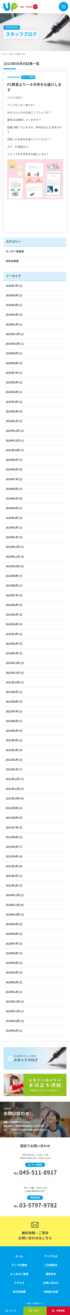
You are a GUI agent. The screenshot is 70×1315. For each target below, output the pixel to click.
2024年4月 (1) (14, 508)
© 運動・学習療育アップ (35, 1303)
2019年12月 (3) (15, 1001)
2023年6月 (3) (14, 605)
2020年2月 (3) (14, 982)
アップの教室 (19, 1265)
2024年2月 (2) (14, 527)
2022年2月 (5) (14, 760)
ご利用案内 (50, 1265)
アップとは (50, 1256)
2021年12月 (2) (15, 779)
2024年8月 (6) (14, 469)
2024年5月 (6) (14, 498)
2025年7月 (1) (14, 373)
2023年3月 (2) (14, 634)
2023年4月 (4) (14, 624)
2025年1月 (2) (14, 421)
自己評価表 (19, 1291)
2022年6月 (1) (14, 721)
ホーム (19, 1256)
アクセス (19, 1283)
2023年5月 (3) (14, 614)
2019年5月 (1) (14, 1030)
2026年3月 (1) (14, 305)
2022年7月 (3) (14, 711)
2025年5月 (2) (14, 382)
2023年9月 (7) (14, 576)
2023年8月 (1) (14, 585)
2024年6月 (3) (14, 489)
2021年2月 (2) (14, 876)
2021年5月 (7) (14, 847)
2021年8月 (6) (14, 817)
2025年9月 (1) (14, 353)
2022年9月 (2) (14, 692)
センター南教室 (15, 251)
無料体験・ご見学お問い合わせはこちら (35, 1235)
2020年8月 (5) (14, 934)
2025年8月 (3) (14, 363)
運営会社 (51, 1274)
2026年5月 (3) (14, 295)
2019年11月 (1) (15, 1011)
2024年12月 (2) (15, 430)
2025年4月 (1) (14, 392)
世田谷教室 (12, 261)
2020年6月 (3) (14, 953)
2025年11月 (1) (15, 334)
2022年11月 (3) (15, 672)
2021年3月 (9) (14, 866)
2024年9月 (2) (14, 460)
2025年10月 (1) (15, 343)
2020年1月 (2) (14, 992)
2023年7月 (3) (14, 595)
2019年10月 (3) (15, 1021)
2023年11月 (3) (15, 556)
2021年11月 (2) (15, 789)
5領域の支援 (50, 1291)
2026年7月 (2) (14, 286)
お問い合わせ (51, 1283)
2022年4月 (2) (14, 740)
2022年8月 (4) (14, 701)
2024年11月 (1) (15, 440)
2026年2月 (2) (14, 314)
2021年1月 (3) (14, 885)
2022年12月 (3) (15, 663)
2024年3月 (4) (14, 518)
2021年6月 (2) (14, 837)
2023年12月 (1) (15, 547)
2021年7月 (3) (14, 827)
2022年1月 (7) (14, 769)
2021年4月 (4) (14, 856)
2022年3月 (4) (14, 750)
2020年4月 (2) (14, 972)
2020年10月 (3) (15, 914)
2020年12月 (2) (15, 895)
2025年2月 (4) (14, 411)
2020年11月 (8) (15, 905)
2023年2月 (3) (14, 643)
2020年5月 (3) (14, 963)
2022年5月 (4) (14, 730)
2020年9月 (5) (14, 924)
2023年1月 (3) (14, 653)
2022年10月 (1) (15, 682)
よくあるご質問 (19, 1274)
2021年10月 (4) (15, 798)
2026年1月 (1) (14, 324)
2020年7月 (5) (14, 943)
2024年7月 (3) (14, 479)
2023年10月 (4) (15, 566)
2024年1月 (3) (14, 537)
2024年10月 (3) (15, 450)
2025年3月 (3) (14, 402)
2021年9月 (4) (14, 808)
